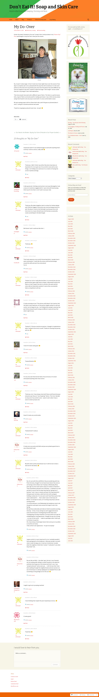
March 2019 (70, 432)
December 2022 (71, 324)
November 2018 (71, 442)
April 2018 (70, 459)
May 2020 (70, 399)
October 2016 (71, 502)
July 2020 (70, 394)
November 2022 (71, 327)
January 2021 (71, 380)
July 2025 (70, 250)
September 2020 (72, 389)
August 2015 (71, 536)
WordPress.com (14, 686)
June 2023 (70, 310)
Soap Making (53, 19)
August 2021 (71, 363)
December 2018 (71, 440)
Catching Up (71, 130)
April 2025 (70, 257)
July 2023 (70, 308)
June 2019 (70, 425)
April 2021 (70, 372)
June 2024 (70, 281)
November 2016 (71, 500)
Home (10, 19)
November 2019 (71, 413)
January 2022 (71, 351)
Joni (15, 380)
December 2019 (71, 411)
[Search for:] (88, 19)
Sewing (34, 30)
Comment (55, 664)
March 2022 (70, 346)
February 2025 (71, 262)
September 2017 (72, 476)
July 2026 (70, 221)
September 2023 (72, 303)
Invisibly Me (16, 262)
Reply (26, 156)
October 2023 (71, 300)
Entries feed (14, 681)
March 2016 (70, 519)
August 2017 (71, 478)
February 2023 (71, 320)
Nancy (74, 165)
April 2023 (70, 315)
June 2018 (70, 454)
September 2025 (72, 245)
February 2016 (71, 521)
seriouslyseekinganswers (16, 590)
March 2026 (70, 231)
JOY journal (16, 151)
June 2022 (70, 339)
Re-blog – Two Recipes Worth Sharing (76, 122)
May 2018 (70, 456)
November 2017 (71, 471)
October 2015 (71, 531)
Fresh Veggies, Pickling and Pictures (76, 126)
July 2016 (70, 509)
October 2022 (71, 329)
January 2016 (71, 524)
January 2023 (71, 322)
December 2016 (71, 497)
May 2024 (70, 284)
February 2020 (71, 406)
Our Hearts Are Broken (21, 132)
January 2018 (71, 466)
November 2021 (71, 356)
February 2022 (71, 348)
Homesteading (41, 30)
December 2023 (71, 296)
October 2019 (71, 416)
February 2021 (71, 377)
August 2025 (71, 248)
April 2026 (70, 228)
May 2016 (70, 514)
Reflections (29, 30)
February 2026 (71, 233)
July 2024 (70, 279)
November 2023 (71, 298)
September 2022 (72, 332)
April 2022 (70, 344)
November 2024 (71, 269)
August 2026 (71, 219)
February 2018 (71, 464)
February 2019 (71, 435)
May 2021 (70, 370)
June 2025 (70, 252)
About (16, 19)
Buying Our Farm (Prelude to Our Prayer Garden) (45, 132)
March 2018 (70, 461)
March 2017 (70, 490)
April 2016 (70, 516)
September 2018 (72, 447)
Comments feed (14, 683)
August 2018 (71, 449)
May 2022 (70, 341)
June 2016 (70, 512)
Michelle (16, 349)
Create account (14, 676)
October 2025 (71, 243)
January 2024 (71, 293)
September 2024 (72, 274)
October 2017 (71, 473)
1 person (30, 153)
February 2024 (71, 291)
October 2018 (71, 444)
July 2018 (70, 452)
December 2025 (71, 238)
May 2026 (70, 226)
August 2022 (71, 334)
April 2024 (70, 286)
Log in (12, 679)
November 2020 (71, 384)
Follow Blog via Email (74, 185)
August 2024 (71, 276)
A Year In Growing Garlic (40, 19)
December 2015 (71, 526)
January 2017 (71, 495)
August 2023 (71, 305)
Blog (23, 19)
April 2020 (70, 401)
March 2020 (70, 404)
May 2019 (70, 428)
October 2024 (71, 272)
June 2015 (70, 540)
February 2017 (71, 492)
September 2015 (72, 533)
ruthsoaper (18, 170)
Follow (71, 199)
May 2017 (70, 485)
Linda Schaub (76, 151)
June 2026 (70, 224)
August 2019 (71, 420)
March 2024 (70, 288)
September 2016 (72, 504)
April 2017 (70, 488)
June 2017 (70, 483)
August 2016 (71, 507)
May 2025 (70, 255)
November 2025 (71, 240)
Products (29, 19)
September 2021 (72, 360)
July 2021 (70, 365)
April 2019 (70, 430)
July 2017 (70, 480)
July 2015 (70, 538)
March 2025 (70, 260)
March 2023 (70, 317)
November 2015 (71, 528)
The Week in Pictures (73, 133)
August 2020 (71, 392)
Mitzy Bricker (76, 156)
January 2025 (71, 264)
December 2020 (71, 382)
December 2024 (71, 267)
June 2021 (70, 368)
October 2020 (71, 387)
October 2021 (71, 358)
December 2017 (71, 468)
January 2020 (71, 408)
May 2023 (70, 312)
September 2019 (72, 418)
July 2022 (70, 336)
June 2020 (70, 396)
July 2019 (70, 423)
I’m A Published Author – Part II (75, 135)
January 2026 (71, 236)
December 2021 (71, 353)
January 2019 (71, 437)
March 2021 (70, 375)
